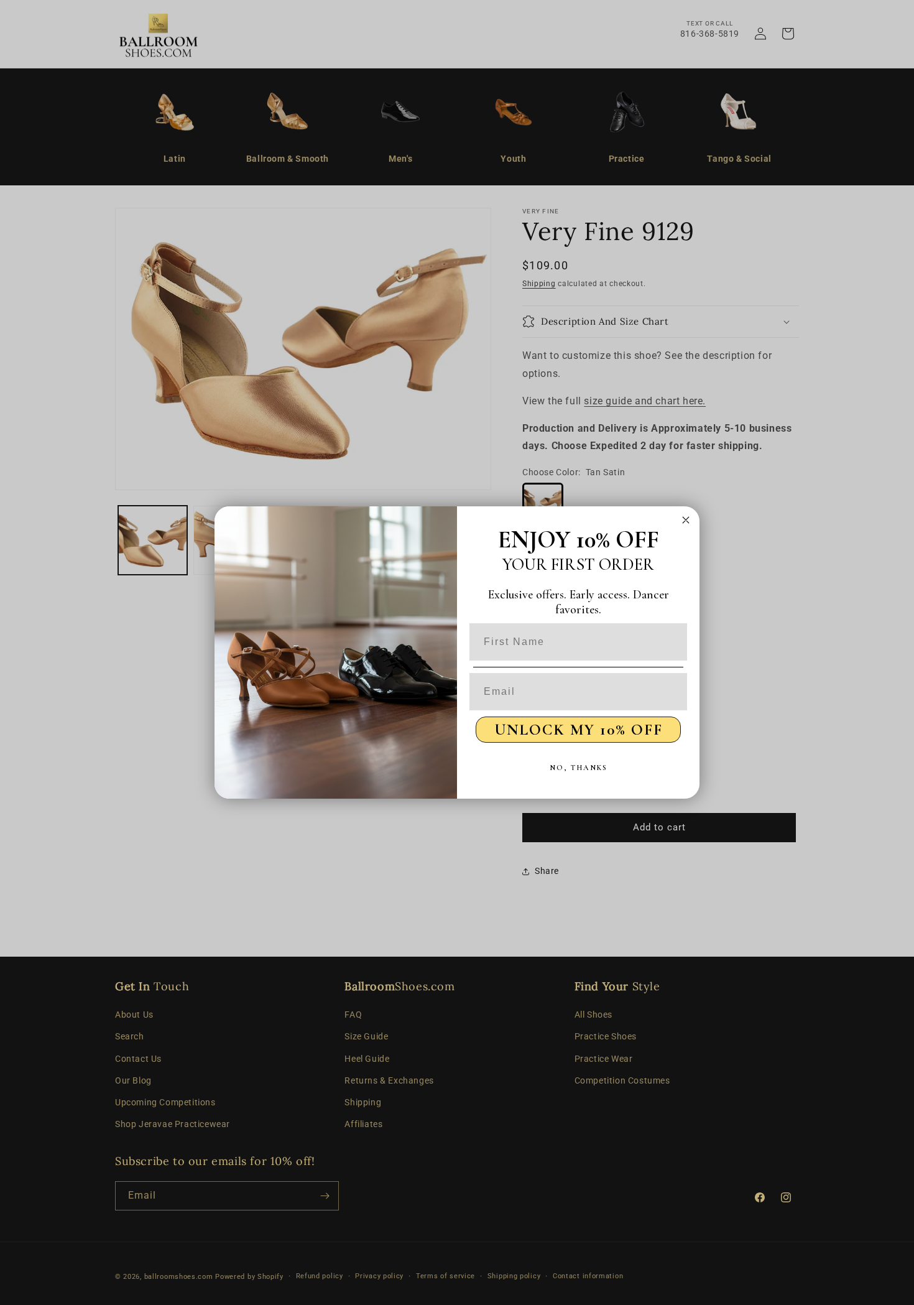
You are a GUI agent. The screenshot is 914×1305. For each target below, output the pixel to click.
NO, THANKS (578, 767)
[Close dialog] (685, 520)
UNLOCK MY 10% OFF (578, 729)
